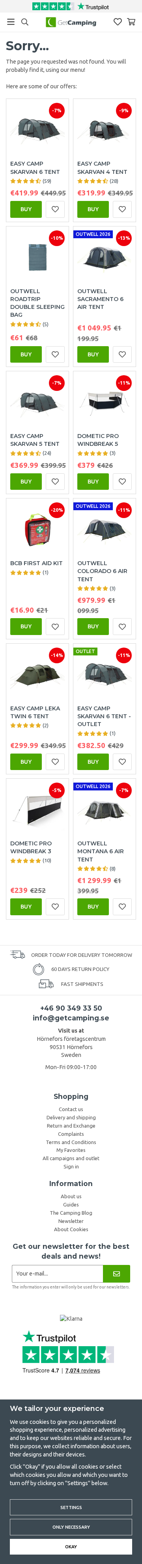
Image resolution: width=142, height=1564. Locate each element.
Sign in (71, 1166)
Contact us (71, 1109)
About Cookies (71, 1229)
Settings (71, 1507)
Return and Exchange (71, 1125)
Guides (71, 1204)
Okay (71, 1546)
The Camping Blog (71, 1212)
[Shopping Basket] (131, 22)
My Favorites (71, 1150)
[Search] (25, 22)
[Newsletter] (116, 1274)
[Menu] (11, 22)
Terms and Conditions (71, 1142)
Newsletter (71, 1221)
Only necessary (71, 1526)
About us (71, 1196)
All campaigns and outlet (71, 1158)
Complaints (71, 1134)
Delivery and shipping (71, 1117)
